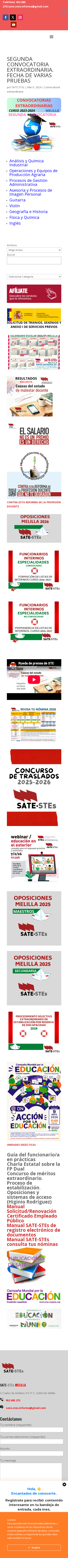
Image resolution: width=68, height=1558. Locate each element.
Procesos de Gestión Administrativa (28, 182)
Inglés (15, 223)
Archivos (12, 245)
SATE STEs (18, 87)
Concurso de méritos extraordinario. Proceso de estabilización (31, 1180)
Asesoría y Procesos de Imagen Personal (30, 192)
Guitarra (17, 200)
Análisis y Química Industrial (26, 162)
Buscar (11, 254)
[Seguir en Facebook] (6, 17)
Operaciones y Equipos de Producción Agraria (33, 172)
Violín (14, 205)
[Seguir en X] (13, 17)
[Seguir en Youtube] (14, 25)
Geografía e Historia (28, 211)
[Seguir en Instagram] (20, 17)
